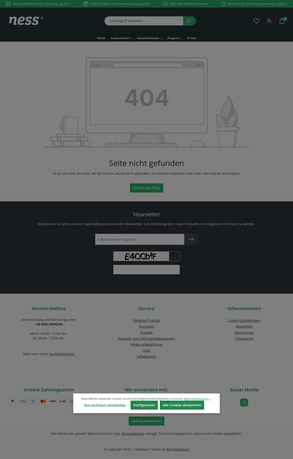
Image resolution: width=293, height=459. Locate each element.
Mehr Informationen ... (197, 398)
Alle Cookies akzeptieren (182, 405)
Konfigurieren (144, 405)
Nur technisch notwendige (105, 405)
